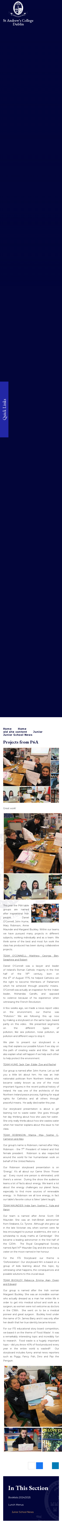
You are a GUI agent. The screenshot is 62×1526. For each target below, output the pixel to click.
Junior (38, 731)
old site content (15, 731)
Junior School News (17, 734)
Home (7, 728)
